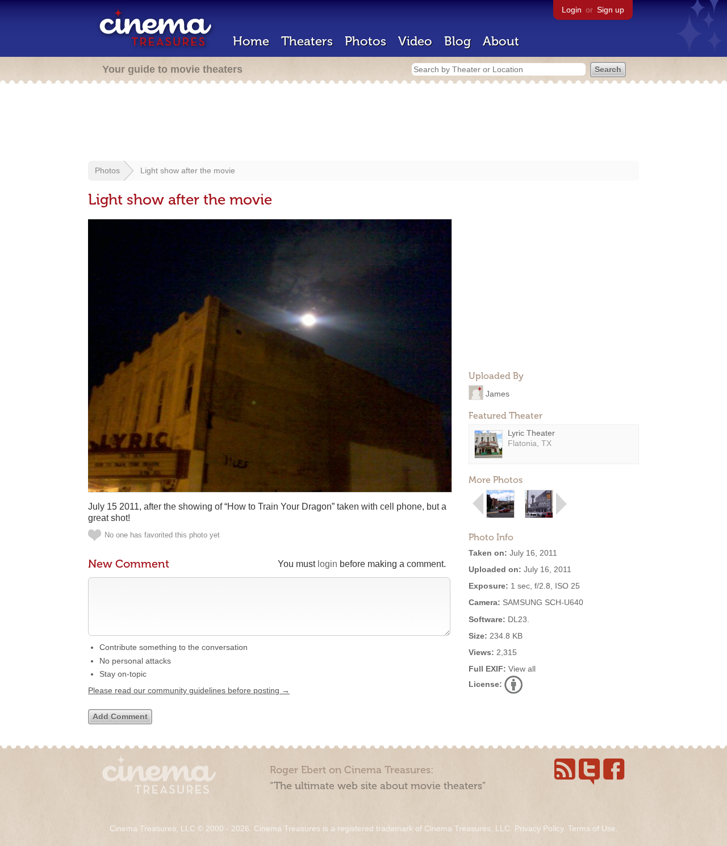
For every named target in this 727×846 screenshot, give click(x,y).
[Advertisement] (363, 123)
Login (572, 9)
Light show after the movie (187, 170)
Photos (365, 41)
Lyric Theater (531, 432)
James (497, 393)
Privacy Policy (539, 828)
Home (251, 41)
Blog (457, 41)
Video (415, 41)
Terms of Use (592, 828)
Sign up (610, 9)
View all (522, 668)
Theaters (307, 41)
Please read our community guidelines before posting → (189, 690)
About (501, 41)
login (327, 564)
